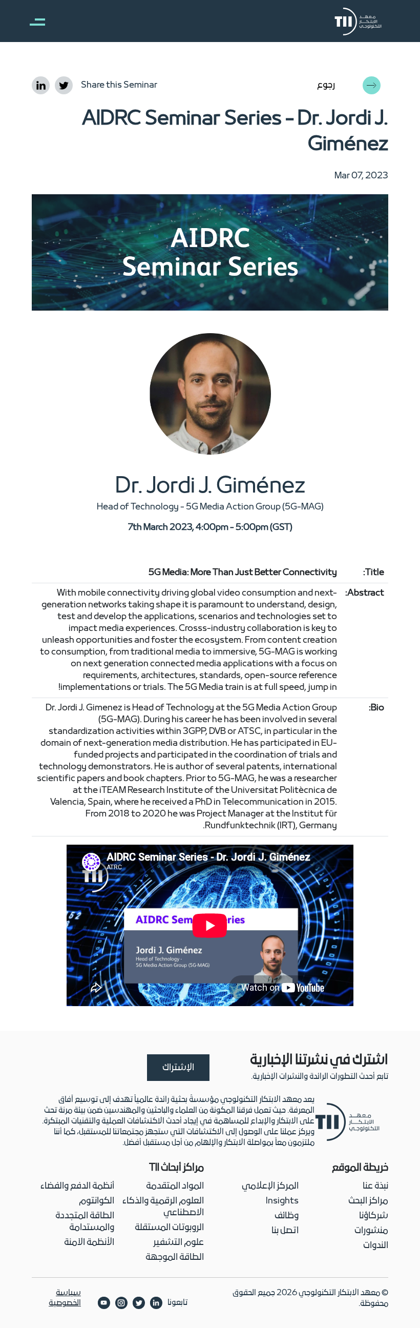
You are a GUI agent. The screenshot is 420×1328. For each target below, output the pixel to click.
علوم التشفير (178, 1243)
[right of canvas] (32, 21)
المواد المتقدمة (175, 1186)
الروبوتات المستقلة (169, 1228)
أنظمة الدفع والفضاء (77, 1186)
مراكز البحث (368, 1201)
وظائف (287, 1216)
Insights (282, 1201)
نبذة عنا (375, 1186)
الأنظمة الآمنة (89, 1243)
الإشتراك (178, 1068)
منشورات (371, 1231)
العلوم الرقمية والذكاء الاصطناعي (163, 1207)
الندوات (375, 1246)
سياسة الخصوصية (65, 1298)
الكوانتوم (96, 1201)
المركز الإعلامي (270, 1186)
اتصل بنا (285, 1231)
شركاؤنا (373, 1216)
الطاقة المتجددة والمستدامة (84, 1222)
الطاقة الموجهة (174, 1257)
